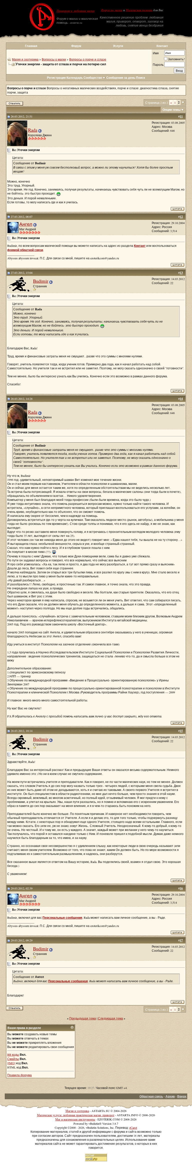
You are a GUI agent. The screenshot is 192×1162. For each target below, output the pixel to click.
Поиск (140, 78)
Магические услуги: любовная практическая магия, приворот (75, 1115)
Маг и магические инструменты (75, 1119)
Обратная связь (151, 1096)
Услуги (118, 46)
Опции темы (171, 110)
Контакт (162, 46)
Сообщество (93, 78)
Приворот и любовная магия (75, 11)
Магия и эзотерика (25, 59)
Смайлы (13, 1059)
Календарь (74, 78)
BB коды (13, 1054)
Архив (170, 1096)
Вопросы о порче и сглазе (87, 59)
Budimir (40, 281)
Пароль (158, 65)
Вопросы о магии (54, 59)
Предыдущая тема (82, 1018)
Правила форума (19, 1075)
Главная (31, 46)
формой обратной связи (25, 250)
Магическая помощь (139, 10)
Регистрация (56, 78)
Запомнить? (176, 59)
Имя (156, 53)
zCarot (133, 1127)
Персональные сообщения (62, 917)
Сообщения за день (120, 78)
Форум (76, 46)
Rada (32, 130)
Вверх (181, 1096)
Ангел (25, 224)
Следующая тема (110, 1018)
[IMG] (11, 1063)
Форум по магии (111, 10)
